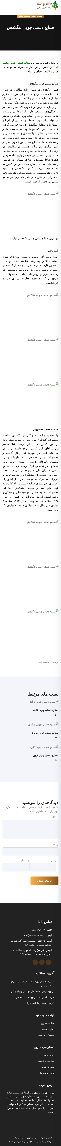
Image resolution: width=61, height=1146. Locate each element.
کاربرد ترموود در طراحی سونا (40, 1003)
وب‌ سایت (24, 860)
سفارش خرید (48, 1067)
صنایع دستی (36, 16)
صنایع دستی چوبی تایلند (45, 710)
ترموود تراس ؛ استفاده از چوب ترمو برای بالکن (32, 991)
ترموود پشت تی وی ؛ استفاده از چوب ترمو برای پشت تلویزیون (32, 983)
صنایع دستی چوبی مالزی (44, 732)
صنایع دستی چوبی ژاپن (45, 755)
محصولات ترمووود (46, 1035)
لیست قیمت (48, 1055)
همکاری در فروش (46, 1061)
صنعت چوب (24, 16)
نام (55, 844)
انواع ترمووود (48, 1029)
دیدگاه (55, 817)
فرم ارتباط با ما (47, 1073)
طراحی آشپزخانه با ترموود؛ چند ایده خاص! (34, 997)
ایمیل (52, 860)
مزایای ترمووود (47, 1023)
